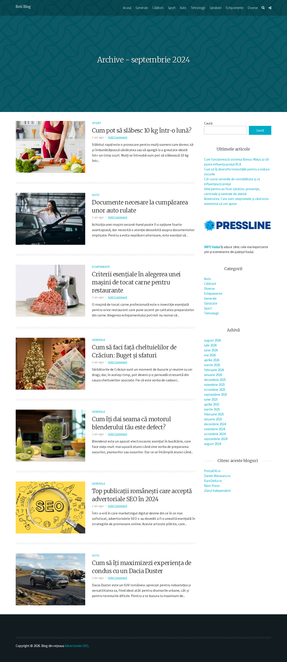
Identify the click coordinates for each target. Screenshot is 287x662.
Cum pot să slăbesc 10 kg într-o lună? (141, 130)
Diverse (253, 8)
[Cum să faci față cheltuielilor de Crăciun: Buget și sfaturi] (50, 363)
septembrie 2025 (215, 394)
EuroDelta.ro (213, 481)
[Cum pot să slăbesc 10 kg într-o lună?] (50, 146)
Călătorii (157, 8)
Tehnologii (198, 8)
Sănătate (215, 8)
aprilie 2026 (211, 360)
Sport (171, 8)
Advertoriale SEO (76, 646)
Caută (208, 123)
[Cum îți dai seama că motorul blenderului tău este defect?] (50, 435)
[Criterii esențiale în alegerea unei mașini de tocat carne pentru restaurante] (50, 290)
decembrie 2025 (215, 380)
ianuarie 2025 (213, 419)
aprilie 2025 (211, 404)
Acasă (127, 8)
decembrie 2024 (215, 424)
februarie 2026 (214, 370)
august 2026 (212, 340)
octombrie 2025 (214, 389)
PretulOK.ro (212, 471)
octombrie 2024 (214, 434)
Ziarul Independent (217, 490)
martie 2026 (212, 365)
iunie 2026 (211, 350)
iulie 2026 (210, 345)
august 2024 (212, 444)
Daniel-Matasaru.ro (217, 476)
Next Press (212, 486)
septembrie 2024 (215, 439)
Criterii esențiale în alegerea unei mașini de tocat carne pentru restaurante (136, 282)
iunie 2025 (211, 399)
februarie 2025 (214, 414)
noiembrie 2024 (214, 429)
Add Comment (117, 137)
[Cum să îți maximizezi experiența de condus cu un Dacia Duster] (50, 579)
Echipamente (234, 8)
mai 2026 (210, 355)
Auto (183, 8)
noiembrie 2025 (214, 385)
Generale (142, 8)
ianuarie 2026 (213, 375)
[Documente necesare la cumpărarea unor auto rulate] (50, 218)
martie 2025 (212, 409)
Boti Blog (23, 6)
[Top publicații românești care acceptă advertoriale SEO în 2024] (50, 507)
